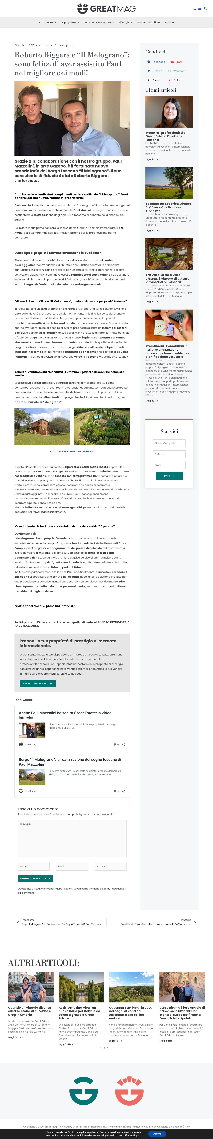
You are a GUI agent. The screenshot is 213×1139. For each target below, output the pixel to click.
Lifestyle (124, 22)
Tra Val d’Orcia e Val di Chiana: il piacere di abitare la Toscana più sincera (167, 278)
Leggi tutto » (152, 159)
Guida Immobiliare (148, 22)
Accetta (157, 1133)
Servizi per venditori (37, 683)
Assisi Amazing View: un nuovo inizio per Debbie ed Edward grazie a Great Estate (79, 1012)
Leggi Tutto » (15, 1037)
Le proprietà (68, 22)
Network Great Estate (97, 22)
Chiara (65, 558)
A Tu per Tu (46, 22)
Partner (169, 22)
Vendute (44, 45)
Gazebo (39, 215)
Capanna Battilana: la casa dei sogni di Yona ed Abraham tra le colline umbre (130, 1012)
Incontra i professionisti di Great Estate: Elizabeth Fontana (165, 136)
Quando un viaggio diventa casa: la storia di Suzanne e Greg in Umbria (29, 1011)
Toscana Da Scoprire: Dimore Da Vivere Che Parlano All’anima (168, 207)
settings (134, 1135)
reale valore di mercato (35, 553)
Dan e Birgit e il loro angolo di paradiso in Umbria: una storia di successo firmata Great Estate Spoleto (182, 1012)
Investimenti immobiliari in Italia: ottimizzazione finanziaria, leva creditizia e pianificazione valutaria (167, 351)
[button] (205, 8)
